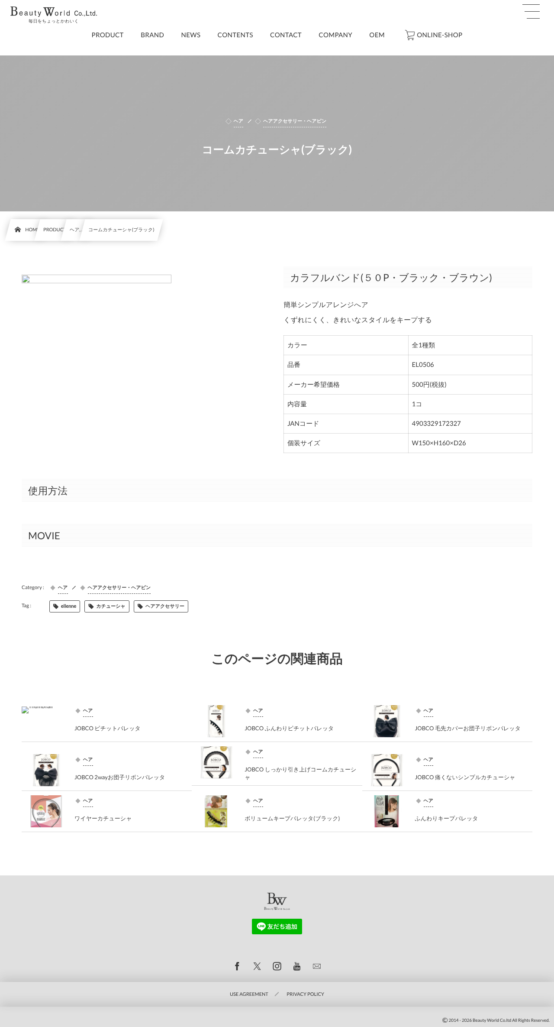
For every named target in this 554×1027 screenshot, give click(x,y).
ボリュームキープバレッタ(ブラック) (292, 818)
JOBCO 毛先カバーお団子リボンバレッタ (468, 728)
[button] (531, 11)
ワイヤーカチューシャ (103, 818)
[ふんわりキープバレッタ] (386, 811)
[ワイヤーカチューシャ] (46, 811)
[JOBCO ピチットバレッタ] (46, 721)
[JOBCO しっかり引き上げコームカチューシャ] (216, 762)
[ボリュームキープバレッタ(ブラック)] (216, 811)
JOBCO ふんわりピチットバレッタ (289, 728)
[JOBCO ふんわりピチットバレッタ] (216, 721)
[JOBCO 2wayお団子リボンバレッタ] (46, 770)
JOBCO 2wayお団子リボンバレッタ (119, 777)
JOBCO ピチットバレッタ (107, 728)
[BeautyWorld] (53, 11)
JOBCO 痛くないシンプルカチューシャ (465, 777)
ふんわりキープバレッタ (446, 818)
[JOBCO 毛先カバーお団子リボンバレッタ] (386, 721)
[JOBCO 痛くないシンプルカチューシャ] (386, 770)
